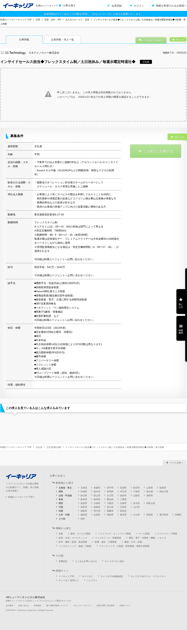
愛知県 (110, 499)
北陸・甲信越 (65, 495)
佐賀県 (97, 514)
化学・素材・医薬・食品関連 (73, 542)
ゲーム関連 (144, 533)
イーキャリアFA (66, 576)
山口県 (136, 507)
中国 (61, 507)
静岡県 (97, 499)
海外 (83, 518)
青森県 (97, 487)
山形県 (149, 487)
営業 (38, 19)
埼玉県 (123, 491)
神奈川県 (163, 491)
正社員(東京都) (54, 447)
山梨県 (136, 495)
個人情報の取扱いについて (57, 605)
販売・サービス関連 (80, 533)
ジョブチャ (92, 580)
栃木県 (97, 491)
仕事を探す (69, 5)
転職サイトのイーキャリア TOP (16, 19)
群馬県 (110, 491)
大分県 (136, 514)
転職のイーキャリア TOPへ (21, 497)
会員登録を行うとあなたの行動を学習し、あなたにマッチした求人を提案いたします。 (93, 13)
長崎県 (110, 514)
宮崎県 (149, 514)
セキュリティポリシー (82, 605)
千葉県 (136, 491)
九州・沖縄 (64, 514)
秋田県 (136, 487)
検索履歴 (181, 331)
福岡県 (84, 514)
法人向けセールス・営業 (77, 19)
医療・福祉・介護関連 (106, 542)
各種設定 (63, 561)
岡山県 (110, 507)
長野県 (149, 495)
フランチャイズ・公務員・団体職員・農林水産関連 (124, 546)
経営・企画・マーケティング (73, 538)
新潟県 (84, 495)
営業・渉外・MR (52, 19)
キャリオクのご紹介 (114, 561)
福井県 (123, 495)
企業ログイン (124, 605)
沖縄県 (178, 514)
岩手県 (110, 487)
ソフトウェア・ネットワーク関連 (114, 533)
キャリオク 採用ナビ (69, 580)
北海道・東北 (65, 487)
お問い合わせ (23, 605)
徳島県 (84, 511)
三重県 (123, 499)
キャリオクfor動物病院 (112, 576)
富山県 (97, 495)
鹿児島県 (163, 514)
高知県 (123, 511)
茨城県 (84, 491)
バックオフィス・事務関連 (108, 538)
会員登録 (117, 5)
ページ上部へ (176, 462)
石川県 (110, 495)
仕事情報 (24, 39)
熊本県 (123, 514)
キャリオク (87, 576)
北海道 (84, 487)
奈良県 (136, 503)
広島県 (123, 507)
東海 (61, 499)
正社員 (39, 447)
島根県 (97, 507)
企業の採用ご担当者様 (105, 605)
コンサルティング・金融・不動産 (75, 546)
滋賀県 (84, 503)
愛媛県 (110, 511)
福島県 (162, 487)
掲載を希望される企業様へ (171, 5)
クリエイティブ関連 (167, 533)
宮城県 (123, 487)
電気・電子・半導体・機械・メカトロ (147, 538)
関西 (61, 503)
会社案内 (9, 605)
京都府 (97, 503)
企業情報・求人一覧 (62, 39)
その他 (62, 518)
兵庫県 (123, 503)
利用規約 (37, 605)
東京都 (149, 491)
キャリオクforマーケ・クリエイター (148, 576)
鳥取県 (84, 507)
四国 (61, 511)
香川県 (97, 511)
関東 (61, 491)
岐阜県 (84, 499)
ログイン (139, 5)
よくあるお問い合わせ (86, 561)
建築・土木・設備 (133, 542)
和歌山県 (150, 503)
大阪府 (110, 503)
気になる (181, 305)
